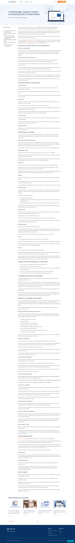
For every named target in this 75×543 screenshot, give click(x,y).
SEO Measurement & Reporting (52, 535)
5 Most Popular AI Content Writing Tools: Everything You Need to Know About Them (14, 512)
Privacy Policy (50, 540)
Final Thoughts (7, 46)
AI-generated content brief (30, 41)
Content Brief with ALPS (9, 44)
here (28, 491)
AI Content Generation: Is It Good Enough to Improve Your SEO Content (45, 512)
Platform (21, 1)
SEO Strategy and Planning (52, 530)
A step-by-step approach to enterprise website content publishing (29, 512)
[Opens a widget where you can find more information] (70, 541)
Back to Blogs (11, 521)
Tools (31, 1)
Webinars (60, 532)
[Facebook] (65, 540)
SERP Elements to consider (9, 35)
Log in (55, 1)
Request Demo (62, 1)
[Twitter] (63, 540)
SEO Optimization (50, 533)
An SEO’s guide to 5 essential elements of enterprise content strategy (59, 512)
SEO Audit (49, 532)
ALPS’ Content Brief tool (23, 438)
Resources (26, 1)
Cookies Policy (58, 540)
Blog (60, 530)
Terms (54, 540)
